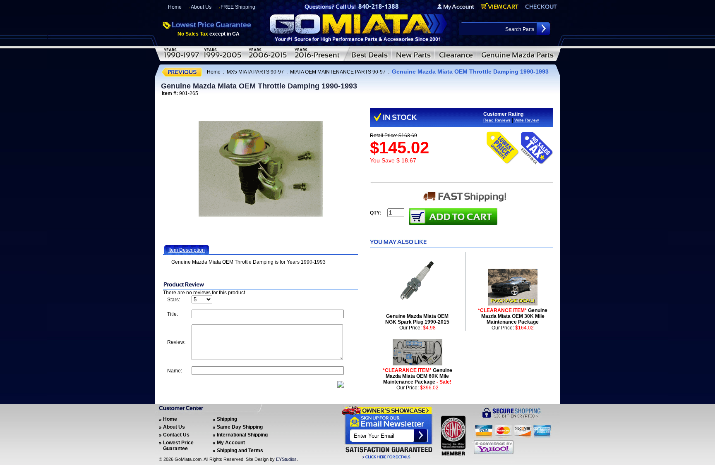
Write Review (526, 120)
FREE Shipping (238, 7)
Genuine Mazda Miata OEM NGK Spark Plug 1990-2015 (417, 319)
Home (175, 7)
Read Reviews (497, 120)
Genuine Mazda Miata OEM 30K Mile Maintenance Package (512, 316)
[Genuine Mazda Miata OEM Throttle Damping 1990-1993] (261, 169)
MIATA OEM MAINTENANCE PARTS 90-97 (338, 72)
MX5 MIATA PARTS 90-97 (255, 72)
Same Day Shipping (240, 427)
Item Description (186, 250)
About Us (201, 7)
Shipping (227, 419)
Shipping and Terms (240, 450)
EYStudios (286, 459)
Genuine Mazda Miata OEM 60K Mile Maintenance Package (417, 376)
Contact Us (176, 435)
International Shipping (242, 435)
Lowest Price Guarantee (178, 445)
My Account (231, 443)
